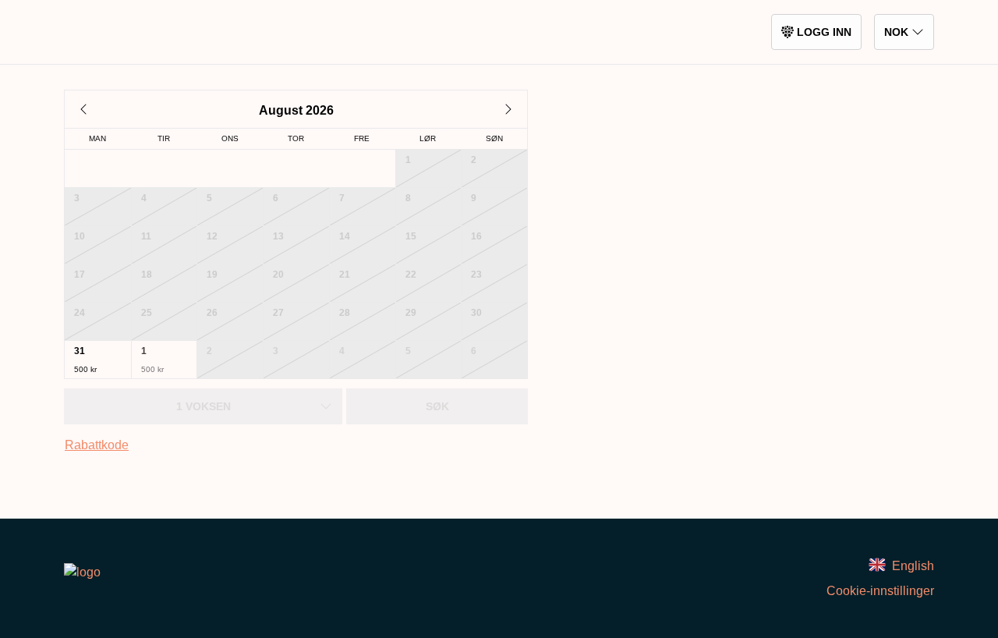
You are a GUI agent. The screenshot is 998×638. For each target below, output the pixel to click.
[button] (98, 359)
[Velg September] (508, 109)
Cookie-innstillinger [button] (880, 590)
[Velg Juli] (83, 109)
